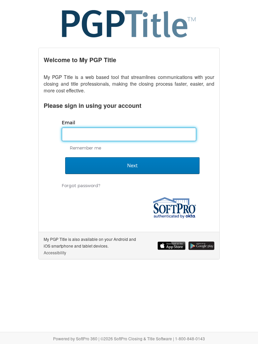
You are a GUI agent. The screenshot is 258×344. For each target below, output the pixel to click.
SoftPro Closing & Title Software (143, 338)
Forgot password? (81, 185)
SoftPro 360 (86, 338)
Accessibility (55, 252)
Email (69, 122)
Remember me (85, 147)
